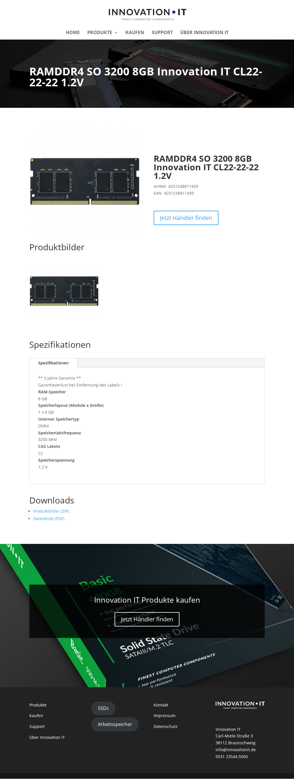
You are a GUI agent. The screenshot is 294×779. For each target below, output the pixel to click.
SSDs (103, 708)
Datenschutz (166, 726)
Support (162, 33)
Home (73, 33)
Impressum (164, 715)
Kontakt (161, 705)
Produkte (99, 33)
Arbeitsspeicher (115, 724)
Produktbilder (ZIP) (51, 511)
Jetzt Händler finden (186, 218)
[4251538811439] (64, 314)
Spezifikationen (53, 363)
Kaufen (134, 33)
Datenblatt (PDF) (48, 518)
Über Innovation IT (204, 33)
